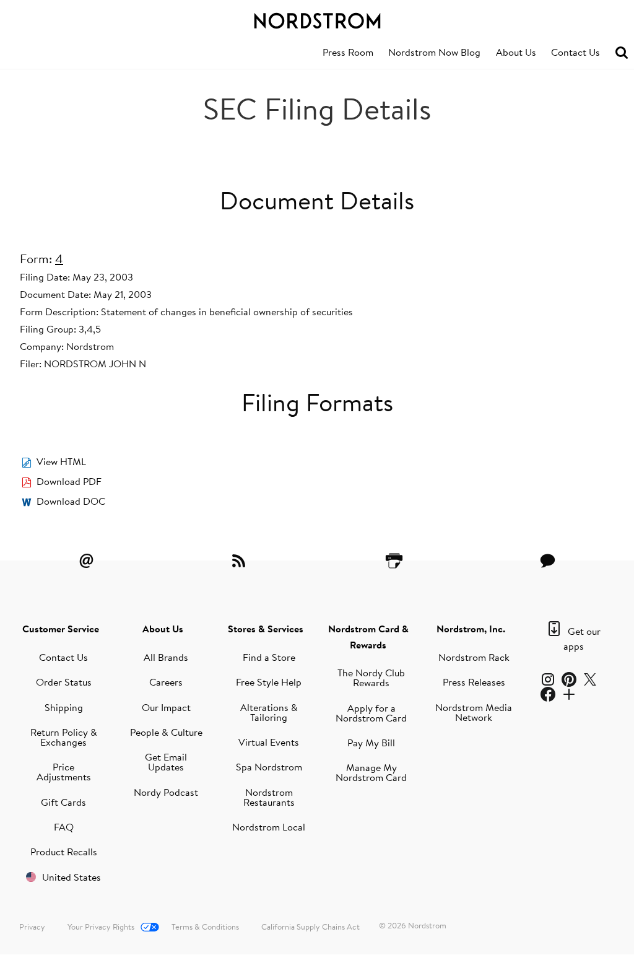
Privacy (32, 926)
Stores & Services (265, 628)
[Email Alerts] (86, 560)
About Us (516, 52)
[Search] (621, 53)
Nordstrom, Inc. (470, 628)
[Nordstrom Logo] (317, 18)
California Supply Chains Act (310, 926)
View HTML (61, 461)
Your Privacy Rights (100, 926)
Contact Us (575, 52)
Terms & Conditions (205, 926)
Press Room (348, 52)
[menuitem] (348, 52)
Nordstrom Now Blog (434, 52)
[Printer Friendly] (393, 560)
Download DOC (71, 501)
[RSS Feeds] (240, 560)
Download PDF (69, 481)
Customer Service (60, 628)
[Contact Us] (548, 560)
